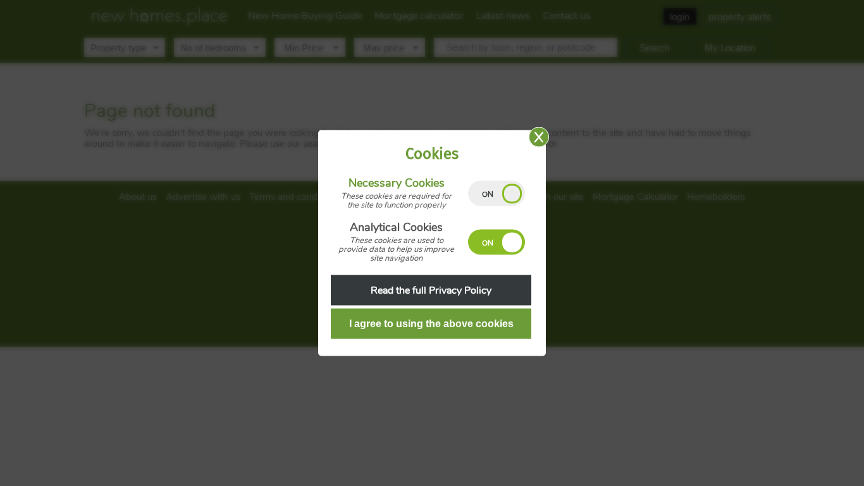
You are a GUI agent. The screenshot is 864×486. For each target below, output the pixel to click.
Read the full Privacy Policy (431, 290)
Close (539, 137)
